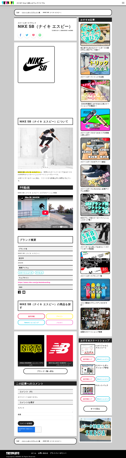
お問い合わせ (43, 453)
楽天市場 (31, 316)
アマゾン (59, 316)
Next (69, 147)
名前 (19, 414)
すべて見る (95, 408)
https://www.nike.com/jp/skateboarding (34, 282)
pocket (33, 35)
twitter (27, 35)
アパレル (39, 272)
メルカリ (59, 322)
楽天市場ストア (87, 359)
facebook (20, 35)
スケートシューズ (25, 272)
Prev (21, 147)
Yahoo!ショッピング (31, 322)
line (40, 35)
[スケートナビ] (8, 2)
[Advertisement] (45, 98)
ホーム (33, 453)
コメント (21, 408)
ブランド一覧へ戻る (45, 371)
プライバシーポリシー (58, 453)
